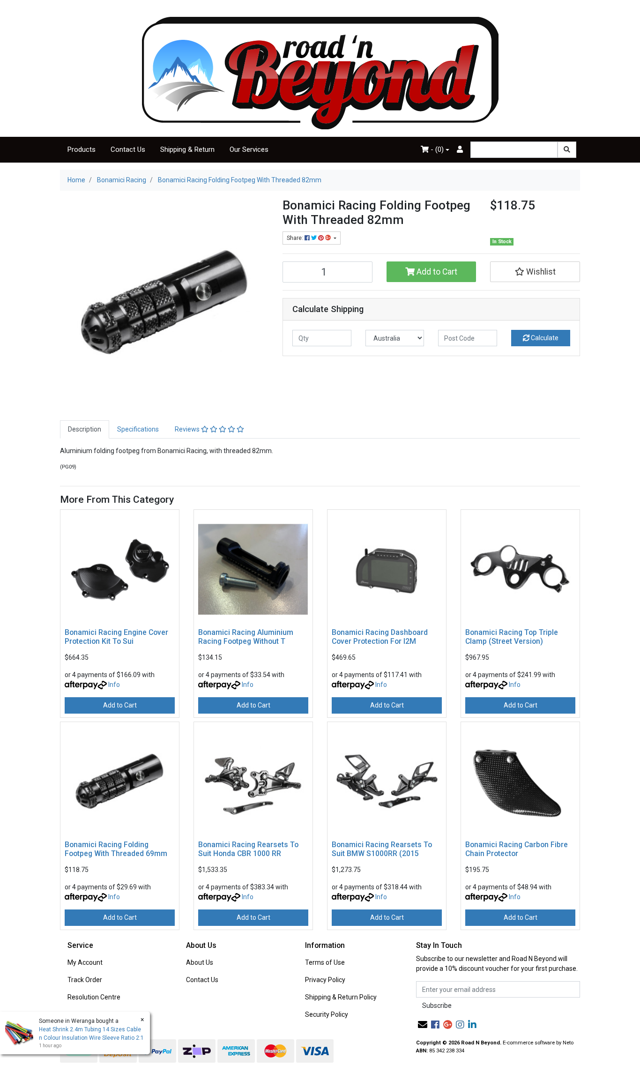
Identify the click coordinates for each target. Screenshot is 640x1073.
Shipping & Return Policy (341, 997)
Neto (568, 1043)
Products (81, 149)
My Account (85, 962)
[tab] (84, 429)
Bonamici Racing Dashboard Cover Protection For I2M (380, 637)
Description (84, 429)
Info (114, 684)
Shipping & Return (187, 149)
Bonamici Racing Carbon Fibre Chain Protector (516, 849)
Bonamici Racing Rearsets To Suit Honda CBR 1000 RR (248, 849)
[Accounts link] (460, 150)
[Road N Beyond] (320, 72)
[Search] (567, 150)
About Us (199, 962)
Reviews (188, 429)
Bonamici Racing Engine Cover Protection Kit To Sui (116, 637)
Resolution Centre (93, 997)
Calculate (543, 338)
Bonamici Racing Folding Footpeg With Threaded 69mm (116, 849)
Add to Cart (436, 271)
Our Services (249, 149)
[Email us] (422, 1024)
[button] (535, 271)
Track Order (84, 980)
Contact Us (128, 149)
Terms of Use (325, 962)
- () (436, 149)
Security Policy (326, 1014)
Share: (296, 238)
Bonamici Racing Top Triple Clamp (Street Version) (511, 637)
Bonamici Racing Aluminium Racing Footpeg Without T (245, 637)
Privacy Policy (325, 980)
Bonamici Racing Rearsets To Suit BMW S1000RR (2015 (382, 849)
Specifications (138, 429)
